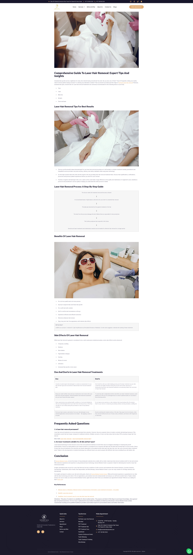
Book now (60, 479)
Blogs (115, 7)
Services (80, 7)
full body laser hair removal (126, 83)
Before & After (91, 7)
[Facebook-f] (38, 531)
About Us (100, 7)
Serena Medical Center (62, 461)
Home (74, 7)
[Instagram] (42, 531)
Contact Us (108, 7)
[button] (136, 7)
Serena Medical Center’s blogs (99, 474)
